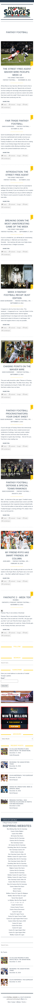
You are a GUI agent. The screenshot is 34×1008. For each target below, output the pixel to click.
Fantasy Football (9, 80)
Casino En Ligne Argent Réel (17, 930)
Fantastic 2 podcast (9, 602)
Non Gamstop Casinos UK (17, 849)
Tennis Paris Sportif (17, 898)
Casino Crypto (17, 888)
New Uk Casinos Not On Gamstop (17, 884)
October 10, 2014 (17, 128)
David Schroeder (8, 126)
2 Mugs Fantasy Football (10, 822)
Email (3, 678)
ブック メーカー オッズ (17, 902)
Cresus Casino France (17, 907)
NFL (15, 231)
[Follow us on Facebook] (4, 1)
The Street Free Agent (16, 77)
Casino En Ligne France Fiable (17, 916)
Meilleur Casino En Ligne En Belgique (17, 893)
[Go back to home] (17, 10)
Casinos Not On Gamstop (17, 838)
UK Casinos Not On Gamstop (17, 845)
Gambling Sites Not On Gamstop (17, 847)
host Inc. (24, 999)
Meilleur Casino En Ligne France (17, 856)
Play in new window (11, 613)
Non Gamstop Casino (17, 842)
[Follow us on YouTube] (10, 1)
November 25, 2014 (24, 80)
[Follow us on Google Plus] (9, 1)
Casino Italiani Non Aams (17, 886)
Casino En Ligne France (17, 914)
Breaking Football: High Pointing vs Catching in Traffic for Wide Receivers (20, 801)
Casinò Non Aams (17, 925)
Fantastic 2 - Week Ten (17, 597)
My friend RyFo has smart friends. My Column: (17, 555)
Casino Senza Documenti (17, 909)
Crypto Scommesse (17, 905)
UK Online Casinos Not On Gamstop (17, 865)
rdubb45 (16, 600)
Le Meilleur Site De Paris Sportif (17, 900)
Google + (24, 1002)
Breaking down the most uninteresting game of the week (17, 223)
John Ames (6, 561)
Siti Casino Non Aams (17, 836)
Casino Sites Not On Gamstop (17, 882)
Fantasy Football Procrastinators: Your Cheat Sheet (17, 413)
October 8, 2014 (24, 180)
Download (21, 613)
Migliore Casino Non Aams (17, 868)
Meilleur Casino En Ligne (17, 934)
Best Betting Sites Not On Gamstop (17, 829)
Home (9, 1002)
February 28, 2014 (17, 563)
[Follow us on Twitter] (7, 1)
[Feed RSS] (2, 1)
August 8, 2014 (17, 493)
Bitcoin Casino (17, 891)
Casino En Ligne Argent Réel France (17, 918)
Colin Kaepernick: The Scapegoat (21, 775)
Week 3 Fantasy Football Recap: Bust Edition (17, 295)
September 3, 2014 (17, 421)
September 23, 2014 (16, 303)
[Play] (2, 610)
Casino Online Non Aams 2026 (17, 921)
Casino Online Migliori (17, 831)
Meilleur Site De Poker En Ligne (17, 895)
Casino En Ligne (17, 911)
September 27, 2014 (26, 231)
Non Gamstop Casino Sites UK (17, 854)
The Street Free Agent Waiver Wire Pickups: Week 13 (17, 72)
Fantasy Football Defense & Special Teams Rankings (17, 485)
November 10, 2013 (17, 604)
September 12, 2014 (16, 374)
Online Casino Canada (17, 852)
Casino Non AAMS (17, 833)
